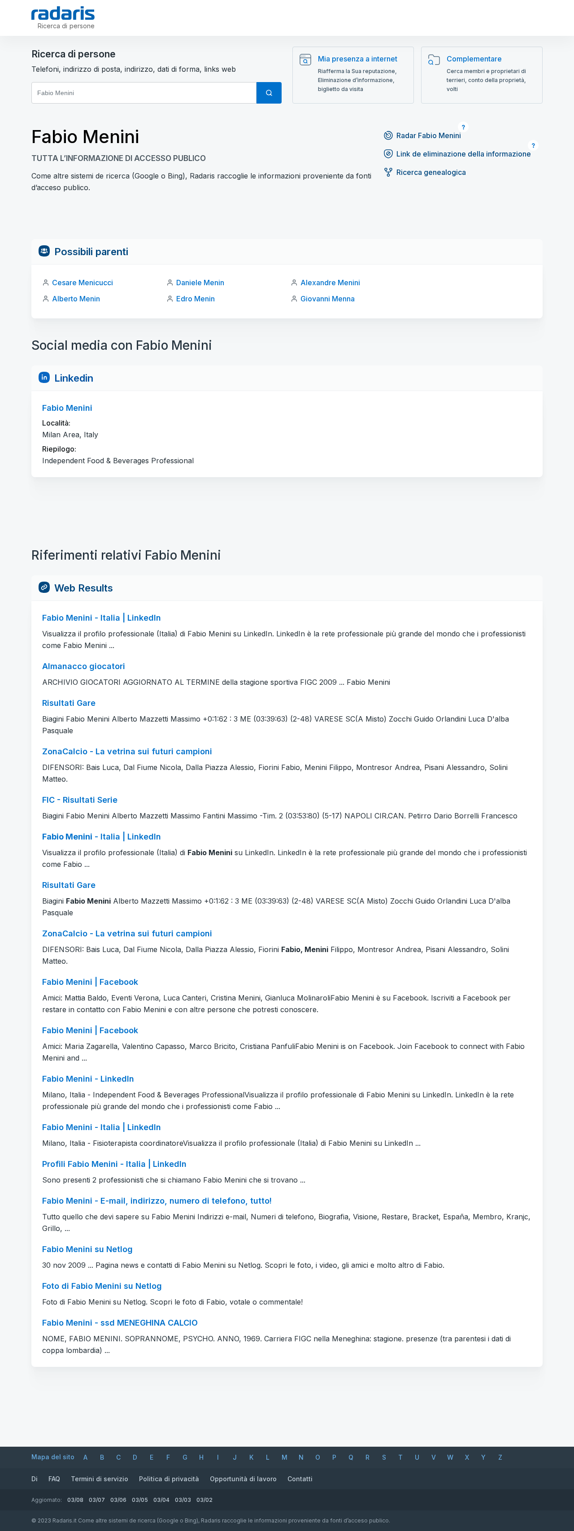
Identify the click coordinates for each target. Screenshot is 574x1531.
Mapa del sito (52, 1457)
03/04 (161, 1499)
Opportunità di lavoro (243, 1479)
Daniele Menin (200, 282)
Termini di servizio (99, 1479)
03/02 (204, 1499)
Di (34, 1479)
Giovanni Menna (327, 298)
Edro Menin (195, 298)
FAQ (54, 1479)
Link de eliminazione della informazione (463, 153)
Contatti (300, 1479)
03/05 (140, 1499)
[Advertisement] (287, 219)
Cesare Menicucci (82, 282)
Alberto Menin (76, 298)
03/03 (183, 1499)
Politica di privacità (169, 1479)
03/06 (118, 1499)
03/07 (97, 1499)
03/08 (75, 1499)
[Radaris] (63, 13)
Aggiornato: (46, 1499)
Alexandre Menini (330, 282)
